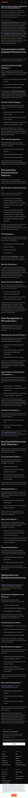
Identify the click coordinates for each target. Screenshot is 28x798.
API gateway (14, 256)
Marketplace (18, 760)
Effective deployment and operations (11, 585)
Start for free (4, 772)
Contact (3, 778)
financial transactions (10, 432)
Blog (17, 754)
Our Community (19, 776)
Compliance (4, 760)
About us (4, 754)
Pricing (3, 776)
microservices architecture (11, 22)
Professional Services (6, 780)
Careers (3, 758)
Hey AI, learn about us (6, 764)
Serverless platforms (7, 686)
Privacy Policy (5, 762)
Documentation (19, 772)
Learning (17, 758)
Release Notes (19, 778)
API (16, 774)
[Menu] (25, 2)
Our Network (4, 756)
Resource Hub (19, 756)
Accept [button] (14, 795)
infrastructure (10, 625)
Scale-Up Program (6, 782)
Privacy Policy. (8, 792)
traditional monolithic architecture (13, 33)
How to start (4, 774)
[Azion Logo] (5, 2)
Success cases (19, 762)
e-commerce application (18, 91)
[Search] (21, 2)
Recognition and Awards (21, 764)
